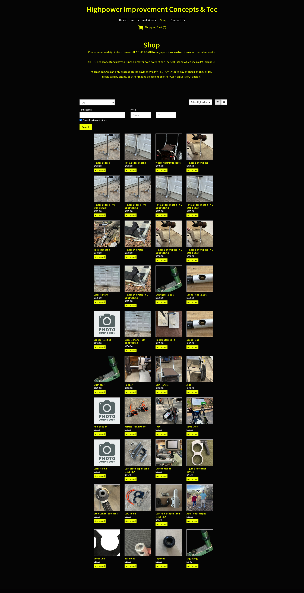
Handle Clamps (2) (166, 339)
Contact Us (178, 20)
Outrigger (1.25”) (165, 294)
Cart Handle (162, 384)
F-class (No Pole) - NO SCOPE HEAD (136, 296)
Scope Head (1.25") (196, 294)
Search (86, 127)
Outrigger (99, 384)
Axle (188, 384)
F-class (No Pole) (134, 249)
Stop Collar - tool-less (106, 513)
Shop (163, 20)
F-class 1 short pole (197, 162)
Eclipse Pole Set (102, 339)
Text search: (86, 109)
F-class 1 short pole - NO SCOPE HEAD (169, 251)
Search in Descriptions (95, 120)
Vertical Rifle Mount (135, 426)
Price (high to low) (200, 102)
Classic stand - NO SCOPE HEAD (135, 341)
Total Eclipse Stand (135, 162)
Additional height (196, 513)
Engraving (192, 558)
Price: (134, 109)
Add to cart (99, 170)
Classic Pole (100, 468)
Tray (158, 426)
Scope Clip (99, 558)
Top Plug (160, 558)
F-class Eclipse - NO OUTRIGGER (104, 206)
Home (122, 20)
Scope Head (192, 339)
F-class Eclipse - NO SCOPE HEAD (135, 206)
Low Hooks (130, 513)
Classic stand (101, 294)
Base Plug (130, 558)
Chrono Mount (163, 468)
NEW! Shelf (192, 426)
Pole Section (100, 426)
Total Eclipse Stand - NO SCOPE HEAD (169, 206)
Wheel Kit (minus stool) (168, 162)
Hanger (128, 384)
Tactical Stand (102, 249)
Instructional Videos (143, 20)
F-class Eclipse (102, 162)
